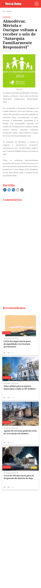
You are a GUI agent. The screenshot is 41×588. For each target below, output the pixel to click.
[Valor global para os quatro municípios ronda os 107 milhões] (20, 369)
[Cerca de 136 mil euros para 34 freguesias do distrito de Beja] (20, 458)
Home (4, 11)
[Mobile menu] (36, 4)
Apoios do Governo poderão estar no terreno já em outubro (20, 432)
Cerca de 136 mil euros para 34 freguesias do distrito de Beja (19, 477)
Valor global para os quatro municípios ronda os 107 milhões (20, 387)
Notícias (9, 11)
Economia (6, 17)
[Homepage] (13, 4)
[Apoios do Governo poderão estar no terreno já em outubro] (20, 413)
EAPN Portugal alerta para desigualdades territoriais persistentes (17, 344)
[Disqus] (20, 227)
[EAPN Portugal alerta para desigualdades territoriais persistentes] (20, 324)
